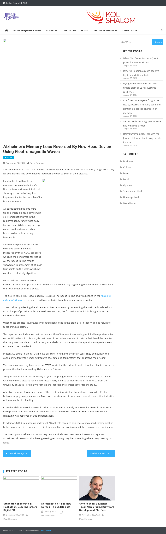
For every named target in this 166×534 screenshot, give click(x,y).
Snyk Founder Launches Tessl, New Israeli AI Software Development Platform (96, 507)
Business (8, 157)
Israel (126, 173)
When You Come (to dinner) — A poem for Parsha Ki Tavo (140, 60)
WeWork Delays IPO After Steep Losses (19, 453)
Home (84, 30)
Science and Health (133, 191)
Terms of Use (129, 30)
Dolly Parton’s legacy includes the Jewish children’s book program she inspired (142, 138)
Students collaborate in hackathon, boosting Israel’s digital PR (20, 507)
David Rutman (37, 162)
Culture (127, 167)
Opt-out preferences (105, 30)
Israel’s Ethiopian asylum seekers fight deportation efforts (141, 73)
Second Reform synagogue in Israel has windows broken (142, 123)
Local (126, 179)
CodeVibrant (45, 530)
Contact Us (69, 30)
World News (129, 203)
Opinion (127, 185)
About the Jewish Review (27, 30)
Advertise (51, 30)
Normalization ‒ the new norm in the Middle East (56, 505)
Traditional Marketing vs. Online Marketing (102, 453)
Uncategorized (131, 197)
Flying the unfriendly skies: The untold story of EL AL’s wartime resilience (140, 87)
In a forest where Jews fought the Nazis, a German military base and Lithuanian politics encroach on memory (142, 107)
